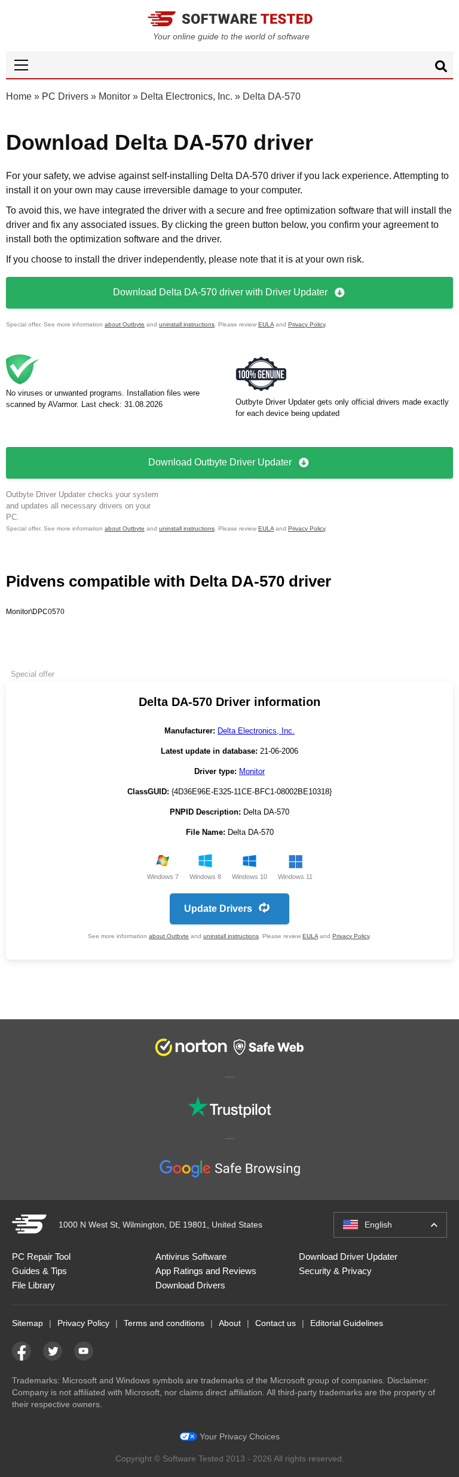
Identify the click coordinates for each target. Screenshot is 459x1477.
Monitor (114, 96)
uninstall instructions (187, 324)
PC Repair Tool (41, 1256)
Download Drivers (190, 1285)
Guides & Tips (39, 1271)
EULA (266, 324)
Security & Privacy (335, 1271)
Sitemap (27, 1323)
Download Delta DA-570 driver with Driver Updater (220, 292)
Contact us (275, 1323)
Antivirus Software (191, 1256)
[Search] (441, 68)
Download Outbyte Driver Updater (220, 462)
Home (19, 96)
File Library (33, 1285)
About (230, 1323)
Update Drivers (218, 909)
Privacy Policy (306, 324)
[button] (229, 64)
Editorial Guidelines (346, 1323)
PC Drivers (65, 96)
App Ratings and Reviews (205, 1271)
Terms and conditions (164, 1323)
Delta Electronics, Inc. (186, 96)
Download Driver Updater (348, 1256)
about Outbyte (125, 324)
